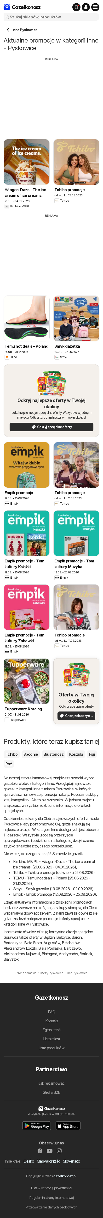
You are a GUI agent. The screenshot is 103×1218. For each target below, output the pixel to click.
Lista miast (51, 1038)
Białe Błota (33, 942)
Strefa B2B (52, 1092)
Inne (50, 783)
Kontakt (51, 1021)
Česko (28, 1161)
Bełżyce (63, 937)
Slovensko (71, 1161)
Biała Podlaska (50, 948)
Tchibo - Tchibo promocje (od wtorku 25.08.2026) (54, 872)
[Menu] (95, 7)
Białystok (11, 959)
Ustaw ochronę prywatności (51, 1188)
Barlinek (86, 953)
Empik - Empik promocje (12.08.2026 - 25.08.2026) (54, 894)
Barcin (77, 937)
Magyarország (48, 1161)
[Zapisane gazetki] (76, 7)
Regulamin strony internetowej (51, 1198)
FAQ (51, 1011)
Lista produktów (51, 1048)
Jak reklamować (51, 1083)
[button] (86, 7)
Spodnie (30, 754)
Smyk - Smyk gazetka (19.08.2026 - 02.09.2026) (53, 888)
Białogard (49, 953)
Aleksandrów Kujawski (22, 953)
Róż (9, 763)
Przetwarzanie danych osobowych (51, 1207)
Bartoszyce (13, 942)
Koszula (76, 754)
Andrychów (68, 953)
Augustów (51, 942)
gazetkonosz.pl (64, 1176)
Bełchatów (70, 942)
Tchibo (12, 754)
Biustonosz (53, 754)
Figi (92, 754)
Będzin (49, 937)
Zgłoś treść (51, 1029)
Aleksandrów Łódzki (20, 948)
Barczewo (72, 948)
